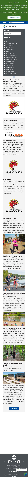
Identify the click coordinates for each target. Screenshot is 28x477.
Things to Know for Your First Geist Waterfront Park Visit (14, 329)
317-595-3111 (15, 466)
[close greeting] (26, 468)
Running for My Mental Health (12, 256)
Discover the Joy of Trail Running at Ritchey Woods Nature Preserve (13, 386)
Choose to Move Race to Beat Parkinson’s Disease (12, 80)
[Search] (25, 22)
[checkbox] (14, 43)
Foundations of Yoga (9, 218)
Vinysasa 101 (7, 179)
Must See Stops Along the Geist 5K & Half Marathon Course (14, 294)
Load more (14, 408)
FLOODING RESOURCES (14, 17)
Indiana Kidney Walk (9, 141)
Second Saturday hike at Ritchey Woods (13, 364)
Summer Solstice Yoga (10, 120)
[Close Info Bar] (26, 1)
